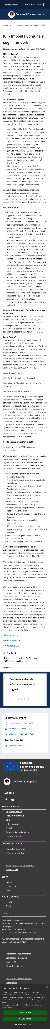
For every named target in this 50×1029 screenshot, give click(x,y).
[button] (25, 1024)
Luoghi (9, 902)
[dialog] (25, 1006)
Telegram (11, 661)
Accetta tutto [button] (24, 1013)
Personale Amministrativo (17, 832)
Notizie (9, 882)
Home (5, 25)
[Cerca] (44, 14)
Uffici (8, 819)
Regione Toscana (11, 4)
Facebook (10, 657)
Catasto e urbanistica (15, 853)
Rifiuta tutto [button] (25, 1019)
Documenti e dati (13, 836)
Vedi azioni (6, 667)
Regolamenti (13, 645)
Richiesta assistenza (15, 966)
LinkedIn (23, 661)
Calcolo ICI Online (10, 635)
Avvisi (8, 890)
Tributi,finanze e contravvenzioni (20, 865)
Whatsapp (33, 657)
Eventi (9, 906)
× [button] (47, 987)
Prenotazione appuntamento (18, 953)
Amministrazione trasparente (19, 978)
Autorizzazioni (12, 869)
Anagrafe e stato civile (15, 848)
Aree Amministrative (15, 815)
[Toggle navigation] (5, 14)
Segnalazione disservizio (16, 957)
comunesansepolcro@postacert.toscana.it (25, 938)
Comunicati (11, 886)
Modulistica (15, 640)
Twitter (21, 657)
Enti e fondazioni (13, 823)
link (10, 1007)
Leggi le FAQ (11, 961)
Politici (9, 828)
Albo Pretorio (11, 982)
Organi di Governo (14, 811)
